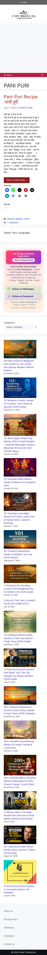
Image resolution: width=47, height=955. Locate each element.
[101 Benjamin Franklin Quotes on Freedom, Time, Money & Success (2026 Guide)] (20, 388)
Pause (37, 945)
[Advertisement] (23, 48)
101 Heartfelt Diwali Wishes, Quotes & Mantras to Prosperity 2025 (19, 482)
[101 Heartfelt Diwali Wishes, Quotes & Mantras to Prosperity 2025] (20, 468)
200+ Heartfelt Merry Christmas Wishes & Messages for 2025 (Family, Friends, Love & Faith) (20, 781)
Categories (9, 322)
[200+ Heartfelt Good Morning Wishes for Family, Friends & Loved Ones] (20, 730)
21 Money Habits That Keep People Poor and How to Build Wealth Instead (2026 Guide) (19, 815)
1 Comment (13, 222)
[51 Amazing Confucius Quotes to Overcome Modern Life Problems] (20, 872)
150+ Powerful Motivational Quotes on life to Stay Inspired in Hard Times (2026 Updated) (19, 710)
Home (27, 219)
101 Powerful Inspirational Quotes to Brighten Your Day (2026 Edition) (18, 554)
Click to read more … (16, 180)
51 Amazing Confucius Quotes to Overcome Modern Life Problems (19, 889)
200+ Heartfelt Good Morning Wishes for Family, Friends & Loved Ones (19, 744)
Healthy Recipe (14, 219)
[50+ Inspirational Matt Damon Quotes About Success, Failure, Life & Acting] (20, 835)
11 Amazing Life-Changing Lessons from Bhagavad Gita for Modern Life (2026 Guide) (18, 588)
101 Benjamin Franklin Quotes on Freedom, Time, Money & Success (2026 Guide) (18, 403)
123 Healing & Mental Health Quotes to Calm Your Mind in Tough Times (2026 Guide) (18, 638)
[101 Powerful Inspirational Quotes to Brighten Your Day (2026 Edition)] (20, 540)
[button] (42, 75)
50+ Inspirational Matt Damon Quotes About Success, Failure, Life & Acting (19, 849)
